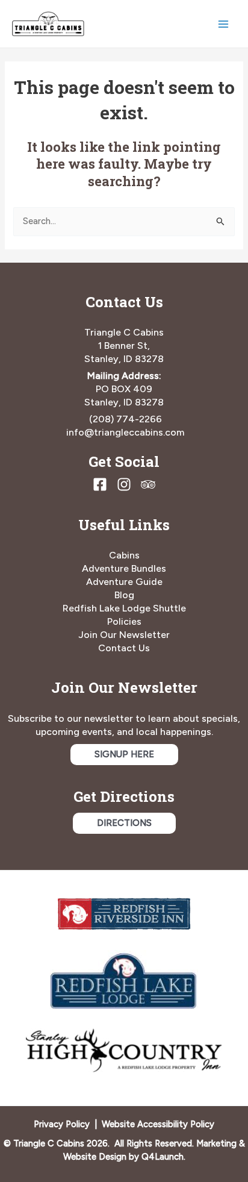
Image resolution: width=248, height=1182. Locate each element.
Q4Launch (162, 1156)
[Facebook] (100, 484)
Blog (124, 595)
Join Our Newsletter (124, 634)
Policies (124, 621)
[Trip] (148, 484)
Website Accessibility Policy (158, 1124)
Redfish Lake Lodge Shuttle (124, 608)
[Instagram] (124, 484)
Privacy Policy (62, 1124)
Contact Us (124, 648)
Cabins (124, 555)
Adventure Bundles (124, 568)
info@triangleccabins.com (125, 432)
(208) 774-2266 (125, 419)
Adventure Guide (124, 581)
